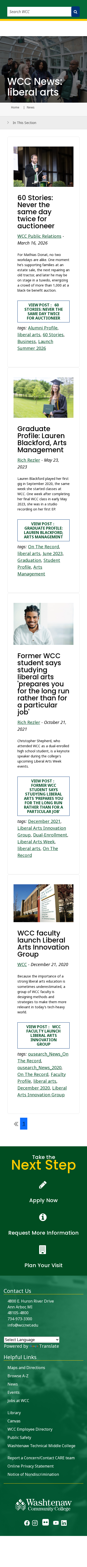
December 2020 (33, 1088)
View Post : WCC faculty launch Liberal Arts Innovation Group (43, 1035)
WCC (22, 964)
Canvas (14, 1421)
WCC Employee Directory (29, 1429)
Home (15, 107)
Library (14, 1412)
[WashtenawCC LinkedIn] (63, 1523)
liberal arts (28, 334)
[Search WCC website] (75, 11)
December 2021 (44, 821)
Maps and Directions (26, 1367)
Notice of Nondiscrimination (33, 1474)
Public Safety (19, 1437)
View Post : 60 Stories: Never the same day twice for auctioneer (43, 311)
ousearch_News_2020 (39, 1067)
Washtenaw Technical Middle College (41, 1445)
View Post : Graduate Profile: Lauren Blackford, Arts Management (43, 530)
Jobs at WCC (18, 1400)
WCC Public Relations (39, 236)
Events (13, 1392)
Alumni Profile (43, 328)
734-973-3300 (19, 1318)
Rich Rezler (28, 460)
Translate (49, 1346)
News (12, 1384)
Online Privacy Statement (30, 1466)
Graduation (29, 560)
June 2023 (53, 553)
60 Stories (53, 334)
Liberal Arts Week (36, 842)
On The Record (43, 547)
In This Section (24, 122)
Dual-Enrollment (50, 835)
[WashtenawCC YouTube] (55, 1523)
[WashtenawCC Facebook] (26, 1523)
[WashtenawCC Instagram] (34, 1523)
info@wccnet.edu (22, 1325)
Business (26, 341)
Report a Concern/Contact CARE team (41, 1457)
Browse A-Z (18, 1375)
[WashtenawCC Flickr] (45, 1523)
